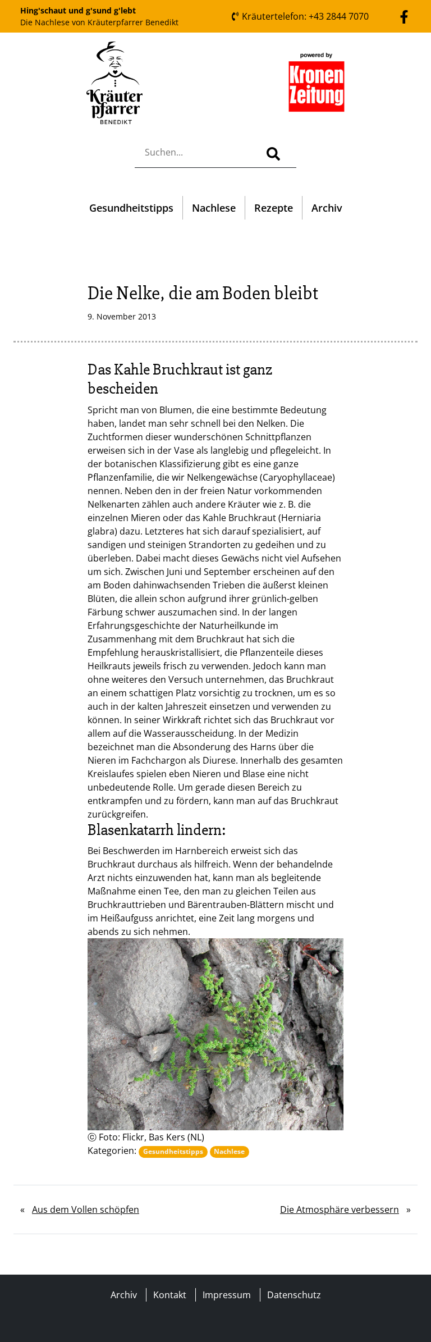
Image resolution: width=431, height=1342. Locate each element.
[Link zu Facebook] (404, 16)
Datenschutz (294, 1295)
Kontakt (169, 1295)
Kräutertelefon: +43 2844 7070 (304, 16)
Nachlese (214, 207)
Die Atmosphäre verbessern (339, 1209)
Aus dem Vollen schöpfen (85, 1209)
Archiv (326, 207)
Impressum (227, 1295)
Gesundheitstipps (131, 207)
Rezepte (273, 207)
